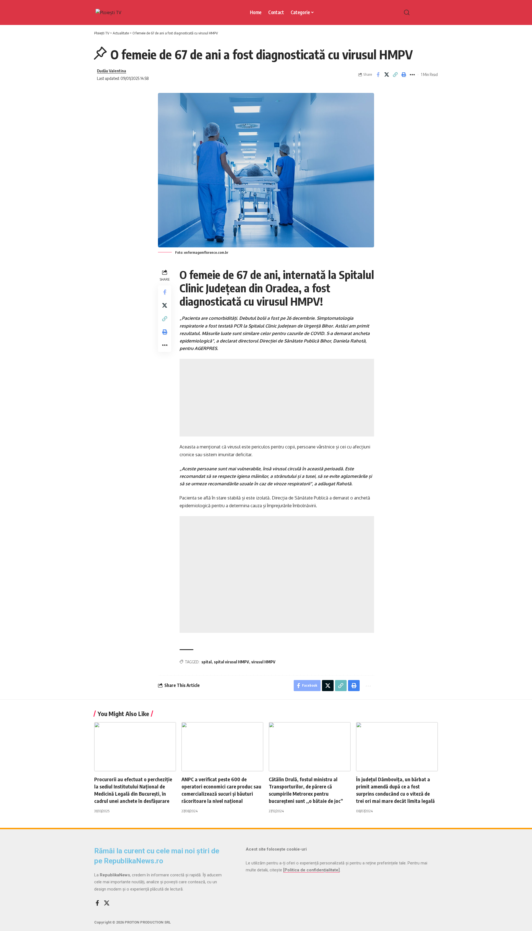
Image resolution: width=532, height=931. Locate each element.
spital (206, 661)
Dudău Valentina (111, 70)
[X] (107, 903)
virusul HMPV (263, 661)
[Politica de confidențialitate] (311, 869)
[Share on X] (386, 74)
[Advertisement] (277, 398)
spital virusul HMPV (231, 661)
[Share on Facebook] (378, 74)
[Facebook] (97, 903)
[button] (418, 12)
